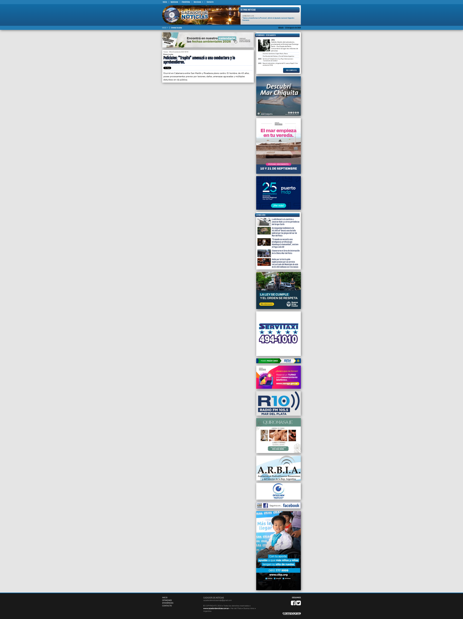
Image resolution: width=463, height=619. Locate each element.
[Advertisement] (152, 68)
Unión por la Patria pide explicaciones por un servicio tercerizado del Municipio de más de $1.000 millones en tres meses (270, 17)
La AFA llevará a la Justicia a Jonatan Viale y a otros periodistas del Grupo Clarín (285, 222)
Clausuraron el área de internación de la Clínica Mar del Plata (286, 252)
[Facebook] (293, 604)
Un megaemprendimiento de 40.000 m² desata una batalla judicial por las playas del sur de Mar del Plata (284, 232)
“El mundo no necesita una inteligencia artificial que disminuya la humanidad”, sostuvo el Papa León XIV (285, 243)
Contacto (210, 2)
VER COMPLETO (291, 70)
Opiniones (174, 2)
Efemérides (186, 2)
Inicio (165, 2)
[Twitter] (298, 604)
